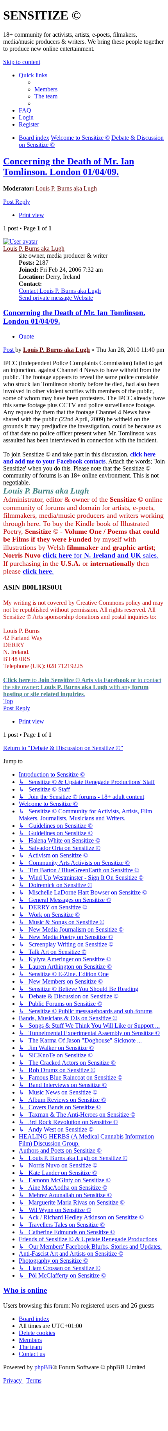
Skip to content (21, 62)
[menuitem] (45, 89)
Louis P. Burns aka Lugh (66, 188)
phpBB (43, 1367)
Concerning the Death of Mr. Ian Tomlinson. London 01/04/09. (68, 166)
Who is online (25, 1290)
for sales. (101, 555)
